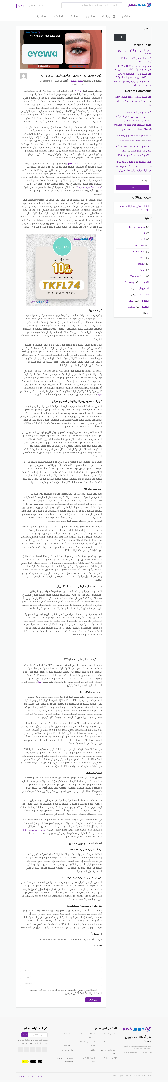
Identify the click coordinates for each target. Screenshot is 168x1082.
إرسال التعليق (93, 1000)
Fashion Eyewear (137, 227)
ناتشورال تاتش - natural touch (109, 1051)
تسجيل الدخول (36, 5)
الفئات (72, 16)
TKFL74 (78, 91)
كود (100, 394)
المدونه (39, 16)
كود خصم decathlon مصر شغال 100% (133, 97)
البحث (147, 29)
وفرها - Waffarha (68, 1034)
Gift (144, 233)
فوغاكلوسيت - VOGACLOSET (68, 1043)
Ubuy (143, 270)
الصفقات (56, 16)
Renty (142, 257)
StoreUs (142, 263)
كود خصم (72, 163)
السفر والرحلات (142, 288)
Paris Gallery (139, 251)
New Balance (139, 245)
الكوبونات (87, 16)
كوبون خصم (77, 80)
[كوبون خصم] (139, 5)
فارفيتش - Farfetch (110, 1058)
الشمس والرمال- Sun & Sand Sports (65, 1060)
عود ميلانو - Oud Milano (108, 1042)
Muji (143, 239)
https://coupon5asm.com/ (89, 187)
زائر (147, 313)
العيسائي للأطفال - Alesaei (88, 1060)
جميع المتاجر (106, 16)
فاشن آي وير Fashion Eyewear (88, 1035)
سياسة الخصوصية (28, 1043)
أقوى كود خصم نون (130, 140)
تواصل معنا (20, 1076)
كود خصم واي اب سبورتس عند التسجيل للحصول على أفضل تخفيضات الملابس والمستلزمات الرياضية (133, 116)
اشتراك (24, 1034)
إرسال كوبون (22, 6)
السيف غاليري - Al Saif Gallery (87, 1043)
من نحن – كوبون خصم (35, 1076)
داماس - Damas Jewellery (108, 1034)
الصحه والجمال (141, 294)
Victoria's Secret (138, 276)
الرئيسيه (124, 16)
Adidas (92, 1050)
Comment (98, 945)
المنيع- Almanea (68, 1050)
